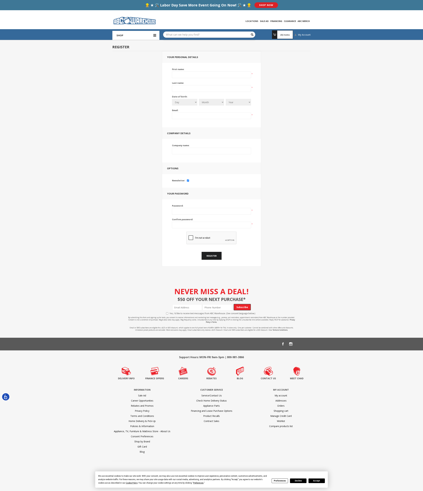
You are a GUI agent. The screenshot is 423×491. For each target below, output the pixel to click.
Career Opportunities (142, 400)
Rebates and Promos (142, 405)
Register (212, 255)
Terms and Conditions (142, 415)
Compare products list (281, 426)
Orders (281, 405)
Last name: (178, 82)
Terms (214, 322)
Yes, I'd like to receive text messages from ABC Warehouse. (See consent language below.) (212, 313)
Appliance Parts (211, 405)
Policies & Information (142, 426)
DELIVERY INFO (126, 378)
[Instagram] (290, 344)
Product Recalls (211, 415)
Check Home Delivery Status (211, 400)
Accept (316, 481)
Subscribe (242, 307)
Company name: (181, 145)
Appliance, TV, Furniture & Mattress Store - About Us (142, 431)
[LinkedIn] (298, 344)
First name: (178, 69)
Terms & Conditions (280, 330)
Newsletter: (178, 180)
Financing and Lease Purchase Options (211, 410)
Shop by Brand (142, 441)
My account (281, 395)
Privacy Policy (142, 410)
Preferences (280, 481)
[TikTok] (306, 344)
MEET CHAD (297, 378)
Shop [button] (119, 35)
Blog (142, 451)
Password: (177, 205)
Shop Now (266, 5)
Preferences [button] (198, 483)
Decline (298, 481)
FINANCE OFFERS (154, 378)
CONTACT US (268, 378)
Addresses (281, 400)
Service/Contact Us (211, 395)
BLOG (240, 378)
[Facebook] (283, 344)
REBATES (211, 378)
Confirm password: (182, 219)
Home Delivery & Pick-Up (142, 421)
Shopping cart (281, 410)
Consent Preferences (142, 436)
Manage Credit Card (281, 415)
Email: (175, 110)
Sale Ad (142, 395)
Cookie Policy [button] (131, 483)
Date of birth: (180, 96)
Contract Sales (211, 421)
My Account (304, 34)
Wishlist (281, 421)
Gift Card (142, 446)
